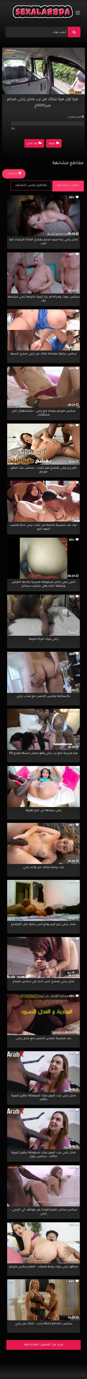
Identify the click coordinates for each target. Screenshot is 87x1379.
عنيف (51, 143)
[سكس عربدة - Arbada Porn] (43, 13)
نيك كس (32, 143)
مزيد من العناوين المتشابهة (43, 1345)
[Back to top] (74, 1366)
